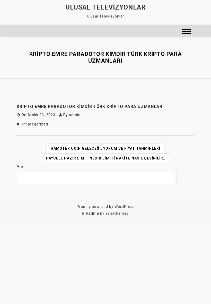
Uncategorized (34, 124)
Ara (20, 166)
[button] (186, 32)
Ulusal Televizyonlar (106, 7)
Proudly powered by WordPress (106, 207)
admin (75, 115)
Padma (92, 213)
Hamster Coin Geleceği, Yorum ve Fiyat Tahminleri (105, 148)
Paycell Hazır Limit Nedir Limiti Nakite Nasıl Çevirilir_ (105, 158)
